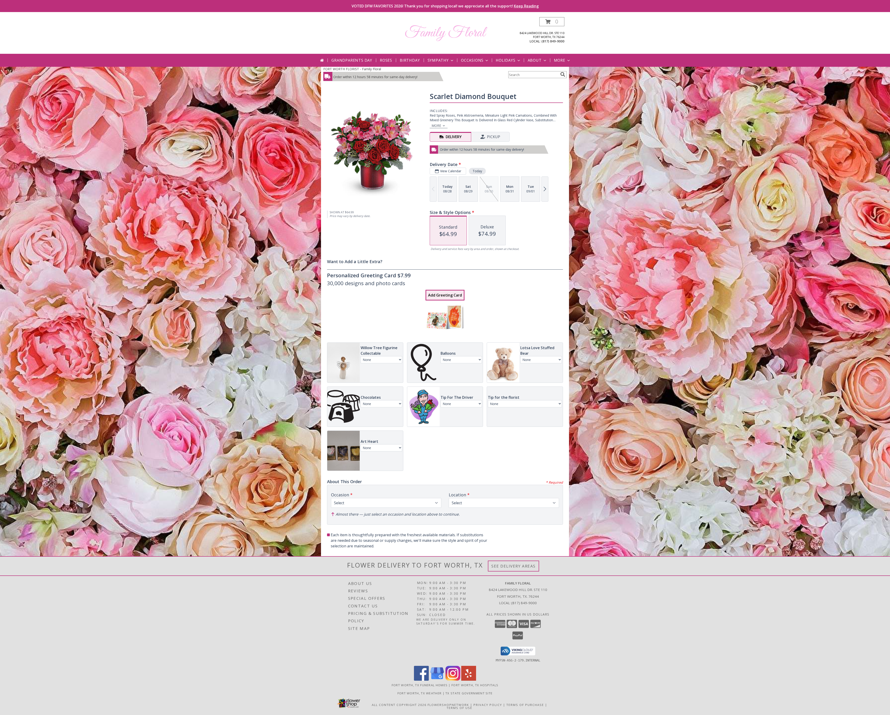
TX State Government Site (469, 693)
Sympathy (438, 60)
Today (477, 171)
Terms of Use (459, 708)
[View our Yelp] (468, 679)
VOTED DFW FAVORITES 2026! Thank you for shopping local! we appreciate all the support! (445, 6)
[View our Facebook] (421, 679)
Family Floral (445, 33)
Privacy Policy (488, 705)
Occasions (472, 60)
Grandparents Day (351, 60)
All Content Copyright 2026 (399, 705)
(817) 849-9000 (552, 41)
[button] (551, 21)
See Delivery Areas (513, 566)
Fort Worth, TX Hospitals (474, 685)
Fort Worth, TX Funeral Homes (420, 685)
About (535, 60)
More (559, 60)
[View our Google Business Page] (437, 679)
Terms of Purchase (525, 705)
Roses (386, 60)
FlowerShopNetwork (448, 705)
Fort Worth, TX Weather (419, 693)
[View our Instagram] (452, 679)
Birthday (410, 60)
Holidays (505, 60)
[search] (562, 74)
